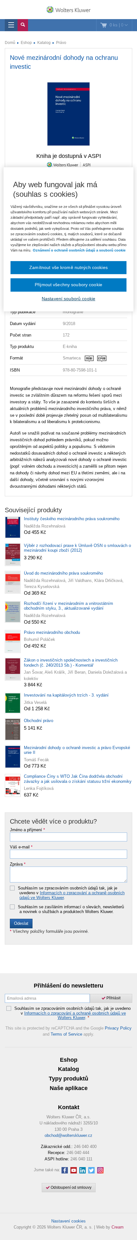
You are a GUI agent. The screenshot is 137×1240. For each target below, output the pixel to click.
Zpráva (17, 864)
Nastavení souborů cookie (68, 298)
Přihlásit (112, 998)
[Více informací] (95, 358)
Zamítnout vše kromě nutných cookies (68, 267)
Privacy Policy (118, 1028)
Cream (118, 1227)
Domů (10, 42)
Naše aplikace (69, 1088)
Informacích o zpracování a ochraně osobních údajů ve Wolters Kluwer (72, 895)
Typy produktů (68, 1078)
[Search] (23, 25)
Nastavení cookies (68, 1221)
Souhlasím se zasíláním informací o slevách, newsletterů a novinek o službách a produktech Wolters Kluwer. (71, 909)
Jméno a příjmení (27, 830)
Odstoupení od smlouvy (70, 1187)
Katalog (44, 42)
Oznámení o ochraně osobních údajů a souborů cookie (79, 250)
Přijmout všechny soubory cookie (68, 284)
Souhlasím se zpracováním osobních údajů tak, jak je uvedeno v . (71, 893)
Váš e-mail (21, 847)
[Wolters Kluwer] (68, 10)
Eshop (26, 42)
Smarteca (72, 358)
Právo (61, 42)
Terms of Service (66, 1034)
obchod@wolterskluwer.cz (68, 1135)
